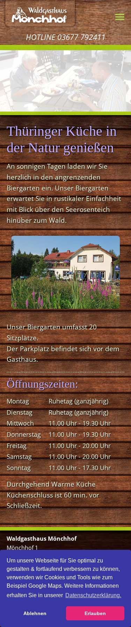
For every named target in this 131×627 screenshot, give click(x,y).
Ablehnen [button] (34, 613)
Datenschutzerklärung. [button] (93, 595)
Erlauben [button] (95, 613)
